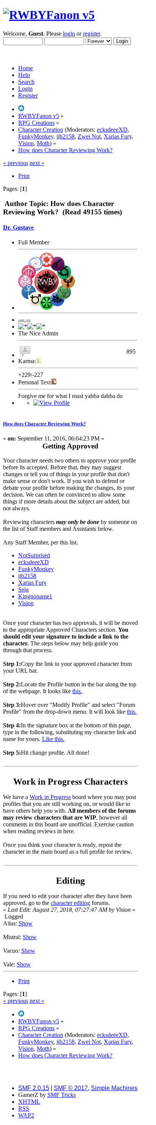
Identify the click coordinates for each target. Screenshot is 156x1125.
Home (25, 68)
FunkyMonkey (35, 136)
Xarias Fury (118, 136)
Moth (43, 143)
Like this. (53, 739)
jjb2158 (65, 136)
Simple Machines (114, 1088)
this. (77, 691)
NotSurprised (34, 555)
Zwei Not (89, 136)
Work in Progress (50, 797)
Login (25, 88)
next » (37, 163)
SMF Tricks (61, 1095)
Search (26, 82)
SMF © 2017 (71, 1088)
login (69, 33)
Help (24, 75)
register (91, 33)
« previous (15, 163)
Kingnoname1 (35, 596)
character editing (70, 903)
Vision (26, 143)
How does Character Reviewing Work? (44, 423)
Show (26, 923)
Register (28, 95)
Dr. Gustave (18, 227)
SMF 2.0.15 (33, 1088)
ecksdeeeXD (112, 129)
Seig (23, 589)
